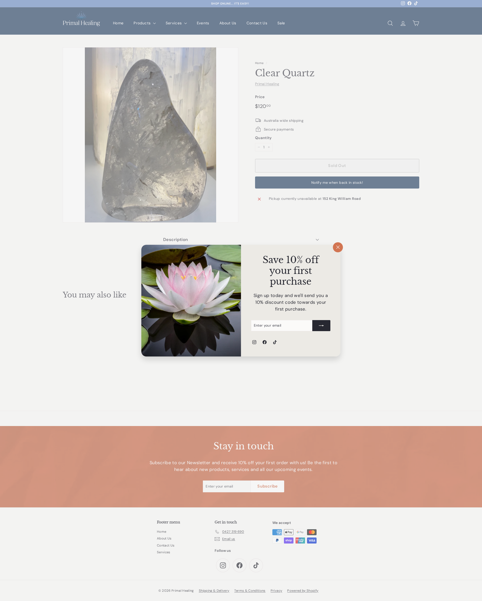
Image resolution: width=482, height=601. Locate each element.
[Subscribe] (322, 325)
